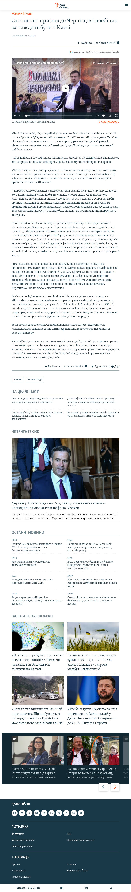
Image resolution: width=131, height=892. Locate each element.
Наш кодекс (18, 871)
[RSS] (66, 813)
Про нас (16, 865)
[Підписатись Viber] (51, 813)
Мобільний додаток (23, 840)
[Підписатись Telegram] (59, 813)
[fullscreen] (116, 115)
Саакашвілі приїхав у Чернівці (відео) (39, 63)
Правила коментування (80, 840)
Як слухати (18, 834)
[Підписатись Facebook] (15, 813)
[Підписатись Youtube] (37, 813)
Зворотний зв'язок (77, 871)
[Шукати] (111, 888)
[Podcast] (74, 813)
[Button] (84, 43)
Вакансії (72, 865)
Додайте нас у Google (28, 888)
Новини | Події (22, 13)
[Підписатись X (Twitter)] (29, 813)
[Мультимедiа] (61, 888)
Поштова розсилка (22, 846)
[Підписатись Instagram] (44, 813)
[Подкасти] (86, 888)
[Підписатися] (81, 813)
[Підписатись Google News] (22, 813)
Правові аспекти (21, 877)
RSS (69, 834)
